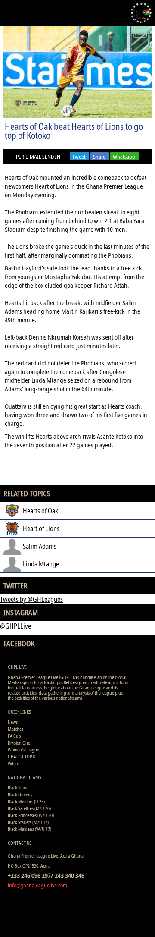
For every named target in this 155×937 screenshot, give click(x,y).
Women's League (23, 749)
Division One (19, 742)
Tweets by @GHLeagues (31, 599)
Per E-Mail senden (38, 156)
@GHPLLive (15, 626)
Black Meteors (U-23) (26, 801)
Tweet (79, 156)
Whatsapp (124, 156)
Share (99, 156)
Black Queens (20, 794)
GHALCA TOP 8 (21, 756)
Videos (13, 763)
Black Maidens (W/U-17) (29, 829)
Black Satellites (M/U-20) (29, 808)
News (13, 722)
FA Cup (14, 736)
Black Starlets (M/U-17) (28, 822)
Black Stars (17, 787)
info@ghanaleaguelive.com (37, 885)
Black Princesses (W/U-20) (31, 815)
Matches (15, 729)
